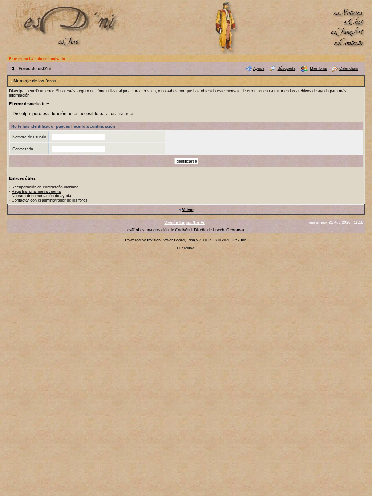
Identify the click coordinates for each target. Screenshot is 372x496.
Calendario (348, 68)
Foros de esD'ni (35, 68)
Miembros (318, 68)
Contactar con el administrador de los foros (50, 200)
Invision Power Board (166, 240)
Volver (188, 209)
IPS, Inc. (239, 240)
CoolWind (183, 230)
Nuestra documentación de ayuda (41, 196)
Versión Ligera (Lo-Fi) (185, 222)
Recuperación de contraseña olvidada (45, 187)
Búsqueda (286, 68)
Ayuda (258, 68)
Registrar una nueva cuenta (36, 191)
